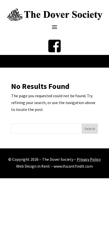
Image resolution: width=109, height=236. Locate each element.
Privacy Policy (89, 159)
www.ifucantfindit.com (73, 166)
